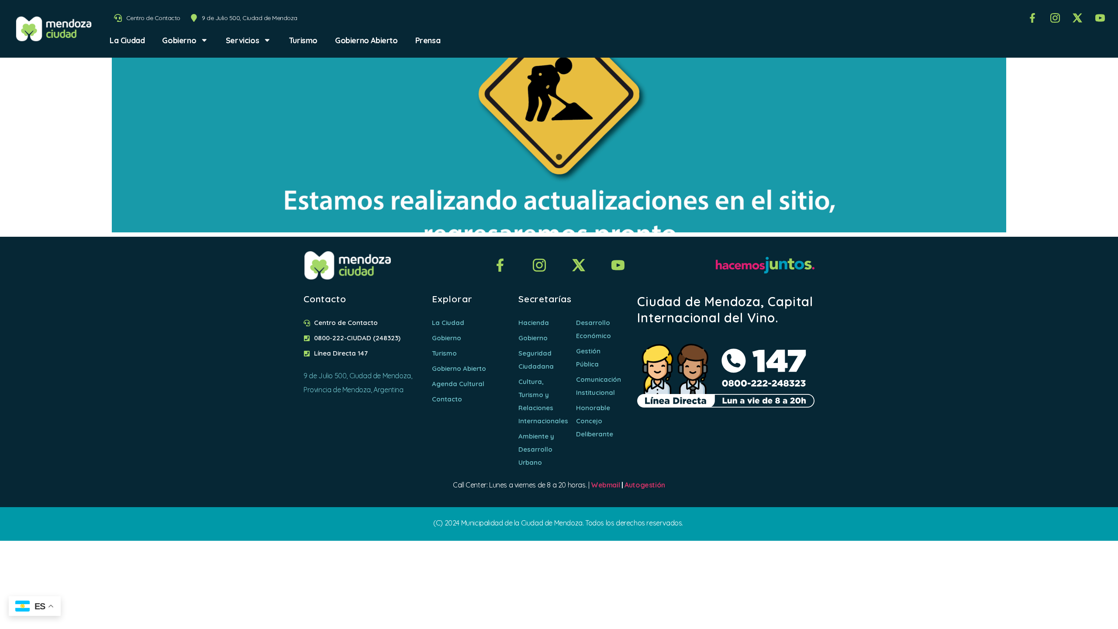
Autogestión (645, 484)
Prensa (428, 40)
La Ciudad (127, 40)
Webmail (605, 484)
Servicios (242, 40)
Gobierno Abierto (366, 40)
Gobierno (179, 40)
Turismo (303, 40)
